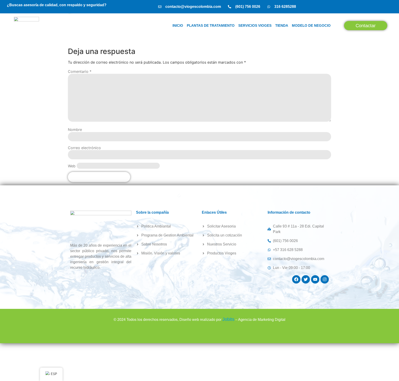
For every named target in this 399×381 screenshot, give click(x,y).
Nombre (75, 129)
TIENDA (281, 25)
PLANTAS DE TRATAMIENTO (211, 25)
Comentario (79, 71)
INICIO (177, 25)
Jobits (228, 319)
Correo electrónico (84, 148)
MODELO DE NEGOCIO (311, 25)
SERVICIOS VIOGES (255, 25)
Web (72, 166)
